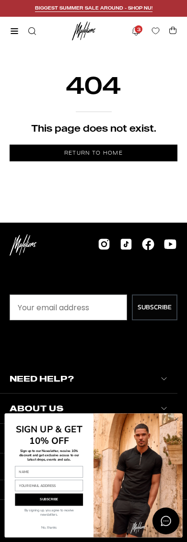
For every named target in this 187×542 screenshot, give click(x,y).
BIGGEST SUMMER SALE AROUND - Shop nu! (93, 8)
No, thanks (49, 527)
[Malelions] (84, 31)
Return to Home (93, 153)
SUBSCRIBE (155, 307)
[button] (31, 31)
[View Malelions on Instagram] (104, 244)
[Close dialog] (177, 419)
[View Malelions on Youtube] (170, 244)
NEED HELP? (42, 378)
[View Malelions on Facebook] (148, 244)
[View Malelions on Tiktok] (126, 244)
